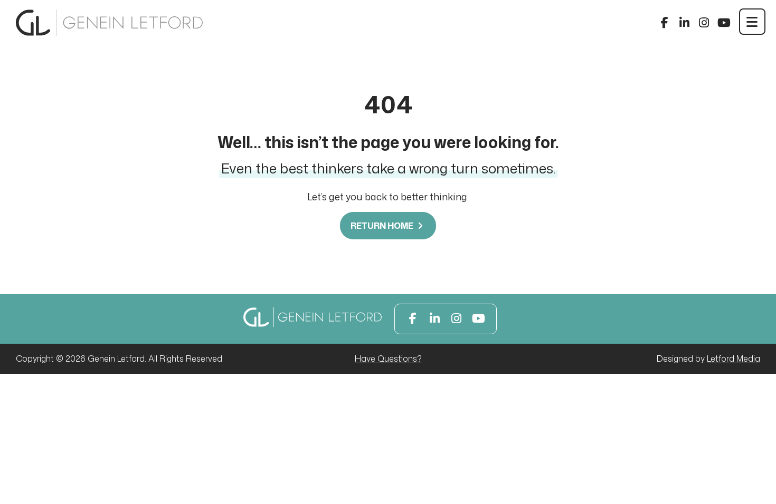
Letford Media (733, 358)
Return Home (383, 225)
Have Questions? (388, 358)
